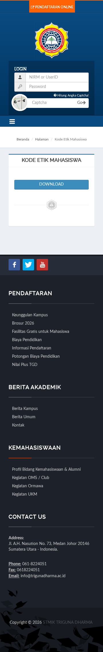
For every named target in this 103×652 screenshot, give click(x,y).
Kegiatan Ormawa (27, 486)
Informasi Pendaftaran (31, 348)
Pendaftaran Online (54, 7)
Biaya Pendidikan (27, 340)
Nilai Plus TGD (24, 365)
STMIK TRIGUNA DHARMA (67, 623)
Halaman (42, 139)
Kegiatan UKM (24, 494)
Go (79, 103)
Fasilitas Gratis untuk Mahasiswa (40, 332)
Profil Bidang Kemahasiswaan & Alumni (46, 470)
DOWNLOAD (51, 184)
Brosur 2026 (23, 323)
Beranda (23, 139)
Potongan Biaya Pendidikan (36, 357)
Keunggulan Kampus (30, 315)
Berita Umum (23, 417)
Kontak (18, 425)
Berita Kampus (25, 409)
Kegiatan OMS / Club (30, 478)
